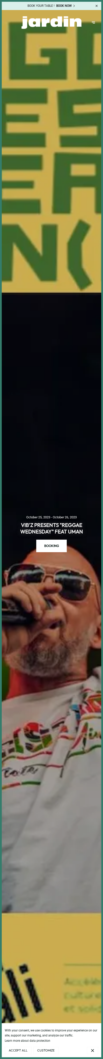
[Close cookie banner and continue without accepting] (92, 1050)
